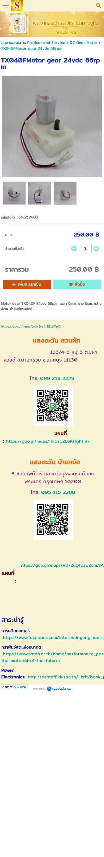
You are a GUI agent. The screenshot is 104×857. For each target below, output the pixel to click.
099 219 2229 (57, 378)
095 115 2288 (58, 492)
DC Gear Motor (83, 43)
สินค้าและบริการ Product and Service (33, 43)
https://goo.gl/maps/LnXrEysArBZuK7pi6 (31, 326)
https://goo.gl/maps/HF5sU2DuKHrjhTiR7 (48, 441)
